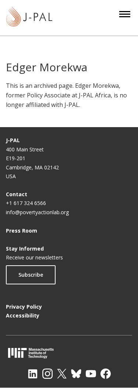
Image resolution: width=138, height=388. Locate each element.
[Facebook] (105, 374)
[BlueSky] (76, 374)
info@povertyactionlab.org (37, 212)
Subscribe (30, 274)
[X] (62, 373)
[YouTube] (91, 374)
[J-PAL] (29, 18)
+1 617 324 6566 (26, 203)
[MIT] (69, 353)
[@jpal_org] (47, 374)
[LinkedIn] (33, 374)
